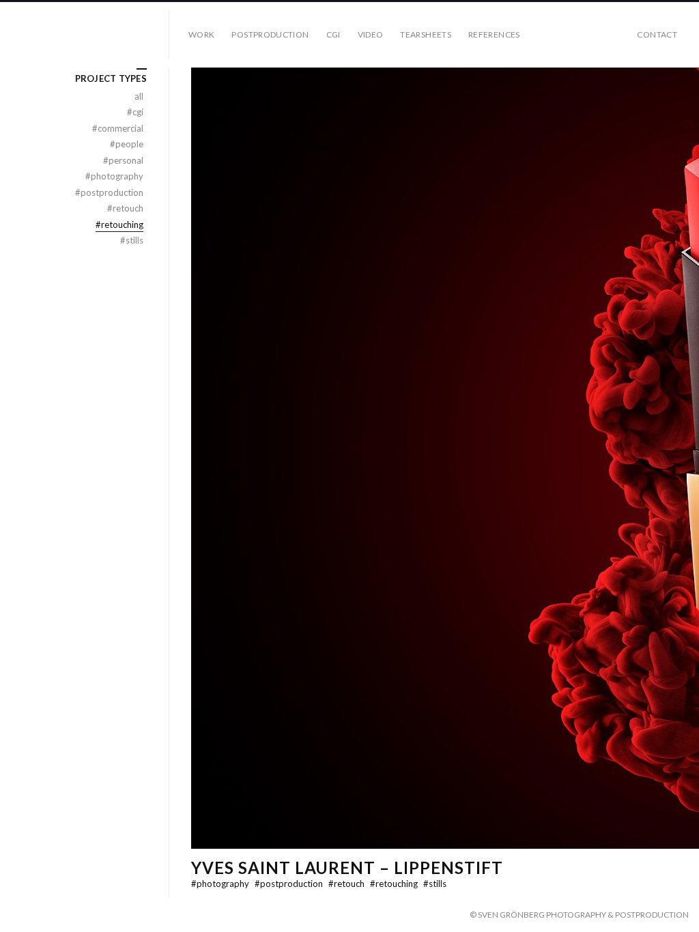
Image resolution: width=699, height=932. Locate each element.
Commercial (117, 128)
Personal (123, 160)
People (126, 144)
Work (201, 34)
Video (371, 34)
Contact (657, 34)
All (138, 96)
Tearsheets (425, 34)
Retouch (347, 883)
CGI (333, 34)
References (494, 34)
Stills (434, 883)
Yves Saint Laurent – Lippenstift (347, 867)
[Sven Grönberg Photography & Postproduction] (90, 34)
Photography (221, 883)
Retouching (395, 883)
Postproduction (270, 34)
